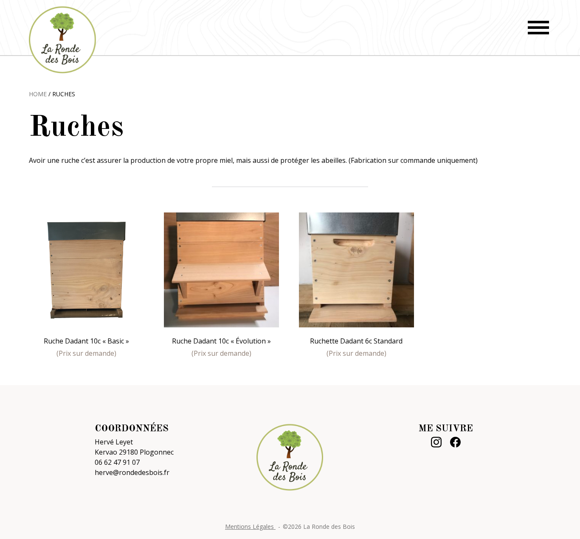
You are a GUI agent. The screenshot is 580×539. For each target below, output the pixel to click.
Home (38, 94)
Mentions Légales (250, 526)
